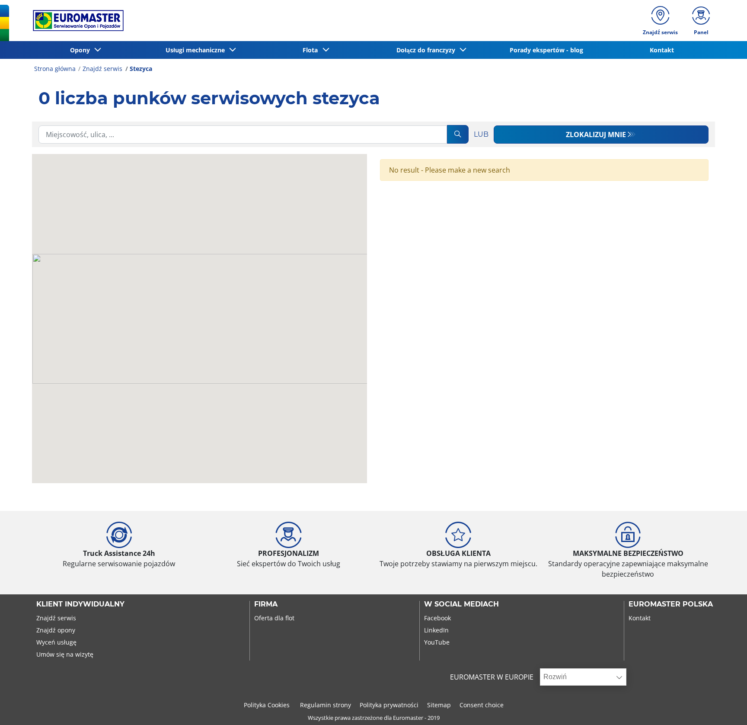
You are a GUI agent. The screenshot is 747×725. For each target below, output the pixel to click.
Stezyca (141, 68)
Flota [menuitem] (312, 50)
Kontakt (640, 618)
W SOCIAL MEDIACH (461, 604)
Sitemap (439, 705)
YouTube (437, 642)
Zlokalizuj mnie (596, 134)
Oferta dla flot (274, 618)
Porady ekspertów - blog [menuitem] (546, 50)
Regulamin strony (325, 705)
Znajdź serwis (102, 68)
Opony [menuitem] (81, 50)
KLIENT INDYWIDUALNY (80, 604)
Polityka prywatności (389, 705)
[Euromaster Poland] (76, 20)
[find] (458, 134)
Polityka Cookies (267, 705)
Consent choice (482, 705)
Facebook (437, 618)
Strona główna (55, 68)
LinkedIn (436, 630)
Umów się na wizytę (64, 654)
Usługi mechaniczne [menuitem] (197, 50)
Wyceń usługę (56, 642)
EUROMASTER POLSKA (671, 604)
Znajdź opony (55, 630)
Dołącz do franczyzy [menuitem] (427, 50)
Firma (266, 604)
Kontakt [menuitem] (662, 50)
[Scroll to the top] (724, 706)
